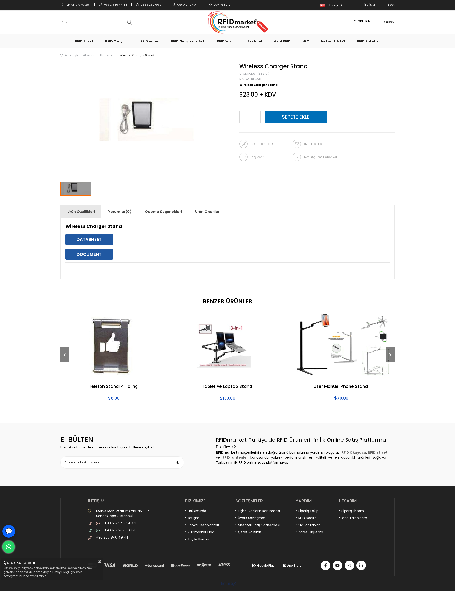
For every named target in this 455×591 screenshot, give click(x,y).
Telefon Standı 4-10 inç (113, 386)
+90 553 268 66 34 (120, 530)
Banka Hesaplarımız (203, 525)
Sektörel (254, 41)
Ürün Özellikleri (81, 211)
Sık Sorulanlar (309, 525)
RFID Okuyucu (117, 41)
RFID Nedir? (307, 518)
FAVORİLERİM (361, 21)
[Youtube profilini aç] (337, 565)
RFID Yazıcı (226, 41)
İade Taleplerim (354, 518)
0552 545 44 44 (115, 4)
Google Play (265, 565)
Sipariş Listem (352, 511)
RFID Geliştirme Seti (188, 41)
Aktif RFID (282, 41)
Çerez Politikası (250, 532)
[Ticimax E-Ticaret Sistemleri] (227, 584)
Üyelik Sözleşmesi (252, 518)
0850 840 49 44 (188, 4)
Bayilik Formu (198, 539)
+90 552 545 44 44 (120, 523)
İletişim (193, 518)
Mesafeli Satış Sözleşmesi (259, 525)
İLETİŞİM (369, 5)
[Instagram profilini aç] (349, 565)
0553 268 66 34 (151, 4)
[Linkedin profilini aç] (361, 565)
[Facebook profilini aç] (325, 565)
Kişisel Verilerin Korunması (259, 511)
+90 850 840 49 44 (112, 537)
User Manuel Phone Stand (341, 386)
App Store (294, 565)
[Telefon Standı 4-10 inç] (113, 344)
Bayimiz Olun (222, 4)
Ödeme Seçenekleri (163, 211)
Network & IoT (333, 41)
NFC (305, 41)
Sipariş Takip (308, 511)
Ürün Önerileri (207, 211)
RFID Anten (150, 41)
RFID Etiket (84, 41)
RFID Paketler (368, 41)
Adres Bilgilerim (310, 532)
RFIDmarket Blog (201, 532)
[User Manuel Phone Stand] (341, 344)
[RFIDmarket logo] (236, 22)
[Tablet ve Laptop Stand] (227, 344)
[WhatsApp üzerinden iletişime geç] (8, 547)
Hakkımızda (197, 511)
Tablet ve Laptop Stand (227, 386)
